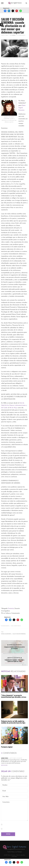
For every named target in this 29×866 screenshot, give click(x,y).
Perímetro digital (6, 747)
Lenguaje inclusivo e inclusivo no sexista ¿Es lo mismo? (14, 647)
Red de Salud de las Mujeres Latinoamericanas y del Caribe (14, 405)
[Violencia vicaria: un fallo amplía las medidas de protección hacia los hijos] (14, 709)
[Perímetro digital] (14, 735)
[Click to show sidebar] (1, 24)
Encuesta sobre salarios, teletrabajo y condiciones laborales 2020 (14, 660)
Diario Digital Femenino (21, 108)
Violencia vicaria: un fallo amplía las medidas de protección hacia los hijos (13, 722)
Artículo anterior (15, 644)
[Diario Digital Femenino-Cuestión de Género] (15, 3)
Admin (14, 35)
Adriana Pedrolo (4, 758)
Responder (4, 765)
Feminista (11, 608)
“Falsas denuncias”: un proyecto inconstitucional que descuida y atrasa (13, 696)
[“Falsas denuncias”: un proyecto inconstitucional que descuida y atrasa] (14, 683)
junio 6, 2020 (4, 35)
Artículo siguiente (13, 657)
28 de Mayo (13, 407)
